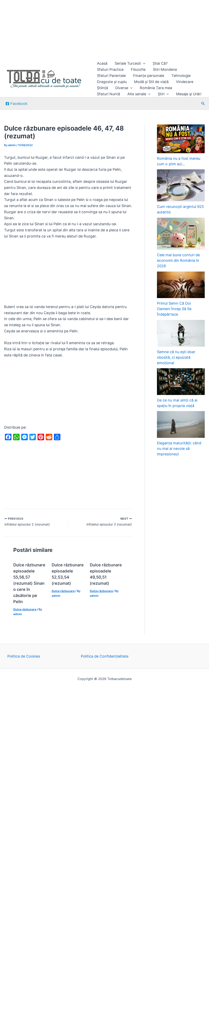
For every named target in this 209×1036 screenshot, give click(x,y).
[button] (143, 63)
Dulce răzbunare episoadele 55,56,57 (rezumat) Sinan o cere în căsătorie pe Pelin (29, 583)
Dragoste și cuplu (112, 82)
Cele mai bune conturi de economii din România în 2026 (178, 260)
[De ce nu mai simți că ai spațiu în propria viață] (181, 381)
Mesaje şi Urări (188, 94)
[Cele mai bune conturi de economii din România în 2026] (181, 234)
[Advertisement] (104, 30)
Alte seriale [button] (136, 94)
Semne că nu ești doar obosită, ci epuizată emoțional (176, 357)
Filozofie (138, 69)
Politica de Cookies (23, 656)
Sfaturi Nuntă (108, 94)
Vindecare (184, 82)
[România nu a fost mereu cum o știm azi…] (181, 138)
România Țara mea (156, 88)
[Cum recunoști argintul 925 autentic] (181, 185)
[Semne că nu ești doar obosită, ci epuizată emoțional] (181, 333)
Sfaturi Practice (110, 69)
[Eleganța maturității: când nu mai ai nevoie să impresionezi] (181, 424)
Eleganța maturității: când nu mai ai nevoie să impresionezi (179, 448)
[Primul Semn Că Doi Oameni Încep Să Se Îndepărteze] (181, 285)
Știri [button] (161, 94)
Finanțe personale (148, 75)
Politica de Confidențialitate (104, 656)
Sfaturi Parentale (111, 75)
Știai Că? (160, 63)
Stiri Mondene (165, 69)
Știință (102, 88)
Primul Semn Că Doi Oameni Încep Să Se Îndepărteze (174, 308)
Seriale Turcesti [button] (128, 63)
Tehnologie (181, 75)
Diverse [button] (121, 88)
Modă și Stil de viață (151, 82)
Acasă (102, 63)
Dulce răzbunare (24, 609)
